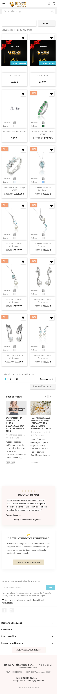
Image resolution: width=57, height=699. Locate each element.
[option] (16, 432)
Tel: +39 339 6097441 (26, 678)
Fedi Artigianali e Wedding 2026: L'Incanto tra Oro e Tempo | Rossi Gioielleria (40, 423)
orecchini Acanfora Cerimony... (42, 300)
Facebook (4, 610)
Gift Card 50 (14, 75)
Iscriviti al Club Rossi (28, 650)
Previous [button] (46, 396)
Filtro (46, 23)
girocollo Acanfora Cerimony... (14, 244)
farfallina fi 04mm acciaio (14, 131)
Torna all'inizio (42, 386)
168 (16, 379)
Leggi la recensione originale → (28, 520)
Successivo (47, 379)
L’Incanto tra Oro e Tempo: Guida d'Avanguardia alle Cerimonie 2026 (15, 424)
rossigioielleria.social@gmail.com (28, 681)
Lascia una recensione (28, 562)
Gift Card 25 (43, 75)
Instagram (12, 610)
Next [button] (50, 396)
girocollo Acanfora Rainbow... (43, 188)
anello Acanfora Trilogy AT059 (14, 188)
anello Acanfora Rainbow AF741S (43, 132)
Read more (10, 462)
